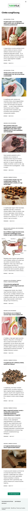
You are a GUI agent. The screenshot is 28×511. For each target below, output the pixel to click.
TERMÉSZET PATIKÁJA (12, 177)
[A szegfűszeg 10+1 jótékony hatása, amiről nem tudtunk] (14, 375)
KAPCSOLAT (4, 503)
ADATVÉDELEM (18, 501)
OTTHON (12, 19)
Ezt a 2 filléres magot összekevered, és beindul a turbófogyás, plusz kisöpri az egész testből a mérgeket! (14, 233)
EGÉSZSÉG (6, 123)
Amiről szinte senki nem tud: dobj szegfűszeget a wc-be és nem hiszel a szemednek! (14, 74)
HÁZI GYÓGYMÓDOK (12, 123)
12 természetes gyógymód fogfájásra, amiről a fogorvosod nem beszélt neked (14, 286)
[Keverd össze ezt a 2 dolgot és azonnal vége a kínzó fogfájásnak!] (14, 326)
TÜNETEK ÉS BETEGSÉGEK (13, 281)
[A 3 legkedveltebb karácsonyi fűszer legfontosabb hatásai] (14, 459)
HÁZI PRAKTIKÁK (7, 19)
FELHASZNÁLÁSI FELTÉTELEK (7, 501)
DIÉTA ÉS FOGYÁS (7, 228)
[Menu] (25, 1)
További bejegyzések (14, 493)
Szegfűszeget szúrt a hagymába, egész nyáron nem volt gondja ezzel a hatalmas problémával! (14, 23)
